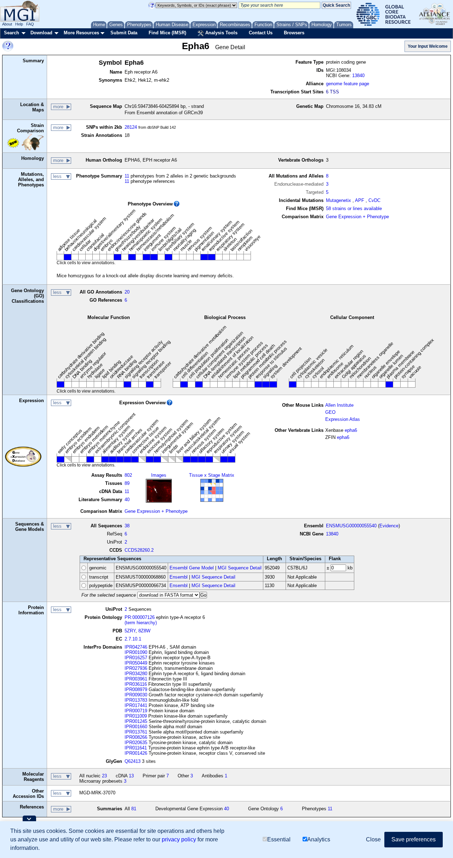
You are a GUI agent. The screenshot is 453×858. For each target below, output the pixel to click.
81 (133, 808)
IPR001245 (136, 721)
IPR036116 (136, 684)
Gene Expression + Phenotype (357, 216)
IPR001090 (136, 652)
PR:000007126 (140, 617)
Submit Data (123, 32)
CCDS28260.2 (139, 550)
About (7, 24)
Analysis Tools (220, 32)
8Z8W (144, 630)
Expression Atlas (342, 419)
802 (128, 475)
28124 (131, 127)
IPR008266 (136, 737)
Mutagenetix (338, 200)
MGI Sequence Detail (240, 567)
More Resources (81, 32)
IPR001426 (136, 753)
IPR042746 (136, 647)
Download (41, 32)
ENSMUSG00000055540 (351, 525)
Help (19, 24)
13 (131, 775)
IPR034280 (136, 673)
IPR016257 (136, 657)
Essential (279, 839)
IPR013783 (136, 700)
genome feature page (347, 83)
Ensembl (179, 577)
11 (127, 176)
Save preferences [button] (413, 839)
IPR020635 (136, 742)
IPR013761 (136, 732)
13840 (358, 75)
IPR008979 (136, 689)
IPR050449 (136, 663)
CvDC (374, 200)
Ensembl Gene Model (192, 567)
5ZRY (130, 630)
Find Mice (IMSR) (167, 32)
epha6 (351, 430)
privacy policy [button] (179, 839)
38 (127, 525)
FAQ (30, 24)
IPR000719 (136, 710)
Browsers (294, 32)
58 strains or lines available (354, 208)
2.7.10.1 (133, 639)
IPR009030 (136, 694)
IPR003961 (136, 679)
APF (359, 200)
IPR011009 (136, 716)
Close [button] (373, 839)
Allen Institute (339, 405)
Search (11, 32)
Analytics (318, 839)
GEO (330, 412)
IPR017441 (136, 705)
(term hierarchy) (141, 622)
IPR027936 (136, 668)
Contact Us (261, 32)
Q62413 (133, 761)
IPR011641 (136, 747)
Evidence (388, 525)
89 (127, 483)
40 (127, 499)
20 (127, 292)
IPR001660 (136, 726)
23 (104, 775)
